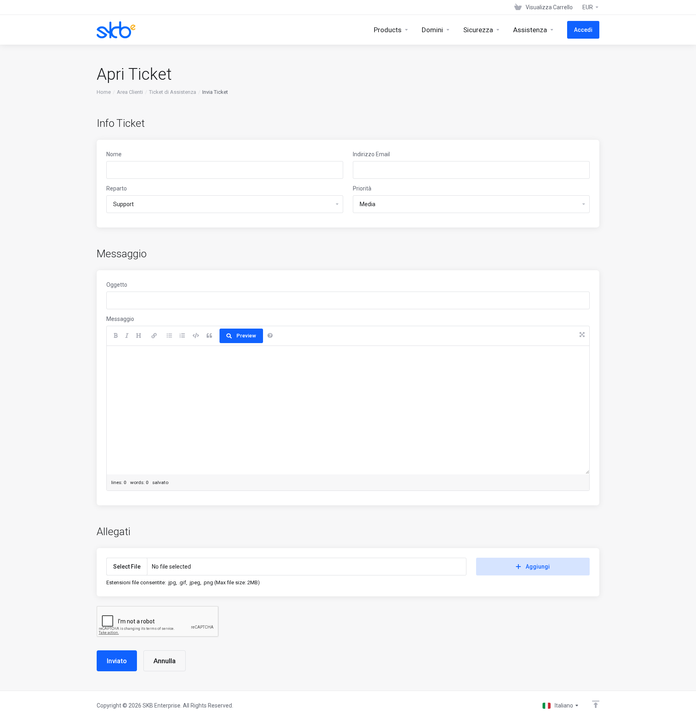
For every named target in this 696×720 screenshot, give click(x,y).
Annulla (164, 661)
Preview (246, 336)
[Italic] (127, 336)
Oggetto (116, 284)
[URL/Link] (154, 336)
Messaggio (120, 319)
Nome (114, 154)
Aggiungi (538, 566)
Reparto (116, 188)
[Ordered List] (182, 336)
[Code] (195, 336)
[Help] (270, 336)
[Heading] (139, 336)
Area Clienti (130, 92)
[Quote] (209, 336)
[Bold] (115, 336)
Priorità (362, 188)
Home (104, 92)
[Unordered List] (169, 336)
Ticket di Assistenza (172, 92)
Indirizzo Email (371, 154)
